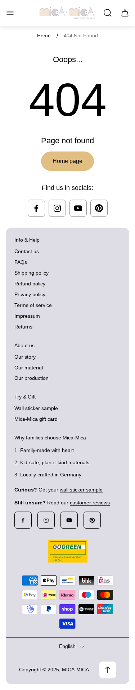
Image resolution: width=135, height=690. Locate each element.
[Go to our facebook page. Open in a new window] (36, 208)
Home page (67, 161)
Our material (28, 367)
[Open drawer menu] (10, 13)
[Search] (108, 13)
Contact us (26, 251)
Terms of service (33, 305)
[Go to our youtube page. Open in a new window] (78, 208)
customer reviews (90, 502)
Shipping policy (31, 273)
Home (44, 35)
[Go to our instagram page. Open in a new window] (57, 208)
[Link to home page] (67, 551)
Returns (23, 327)
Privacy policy (29, 294)
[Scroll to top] (107, 670)
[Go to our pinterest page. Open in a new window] (99, 208)
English (67, 646)
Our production (31, 378)
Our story (25, 357)
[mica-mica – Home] (67, 13)
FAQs (20, 262)
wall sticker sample (81, 490)
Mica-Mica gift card (36, 419)
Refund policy (29, 283)
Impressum (27, 316)
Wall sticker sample (36, 408)
